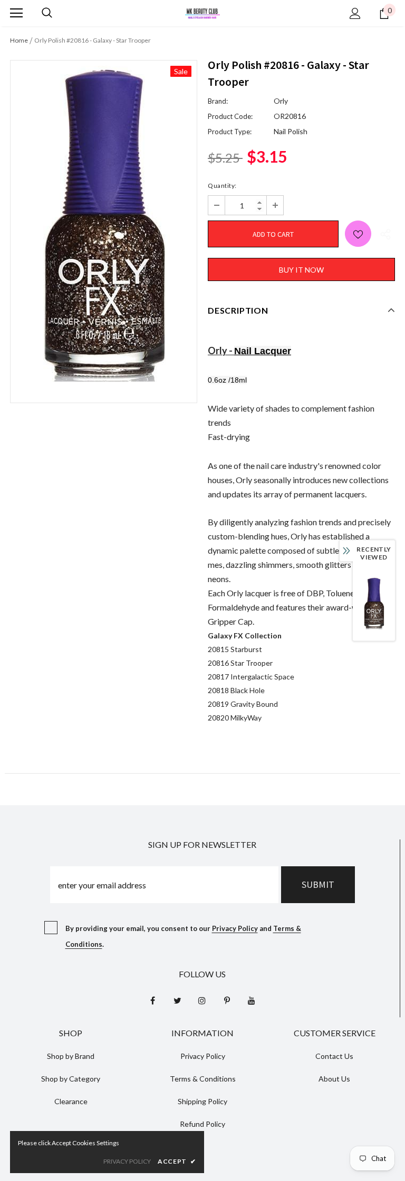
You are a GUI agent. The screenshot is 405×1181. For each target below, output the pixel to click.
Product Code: (230, 116)
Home (19, 40)
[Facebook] (152, 999)
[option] (103, 224)
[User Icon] (355, 13)
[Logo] (202, 12)
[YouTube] (251, 999)
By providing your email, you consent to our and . (183, 936)
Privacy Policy (235, 928)
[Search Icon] (47, 13)
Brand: (218, 101)
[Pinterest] (226, 999)
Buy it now (301, 269)
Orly (281, 100)
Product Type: (230, 131)
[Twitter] (177, 999)
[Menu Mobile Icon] (16, 13)
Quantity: (222, 185)
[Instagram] (201, 999)
